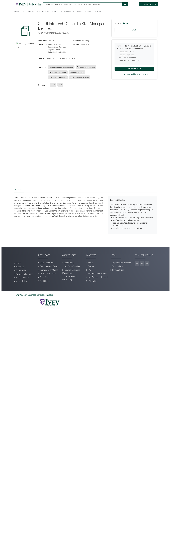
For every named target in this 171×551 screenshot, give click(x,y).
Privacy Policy (118, 266)
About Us (20, 266)
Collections (69, 262)
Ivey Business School (97, 273)
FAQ (90, 270)
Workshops (45, 281)
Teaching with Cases (49, 266)
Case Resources (47, 262)
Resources (41, 11)
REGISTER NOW (134, 68)
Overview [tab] (18, 190)
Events (88, 11)
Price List (92, 281)
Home (16, 11)
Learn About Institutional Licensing (134, 74)
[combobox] (81, 4)
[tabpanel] (85, 215)
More (96, 11)
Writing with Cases (48, 273)
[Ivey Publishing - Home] (29, 4)
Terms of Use (118, 270)
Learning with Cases (49, 270)
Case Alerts (45, 277)
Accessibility (21, 281)
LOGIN (134, 30)
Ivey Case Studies (72, 266)
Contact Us (21, 270)
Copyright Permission (121, 262)
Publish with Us (22, 277)
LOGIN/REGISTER (148, 4)
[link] (61, 67)
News (79, 11)
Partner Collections (24, 274)
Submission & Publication (63, 11)
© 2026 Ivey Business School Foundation (34, 295)
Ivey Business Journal (98, 277)
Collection (26, 11)
